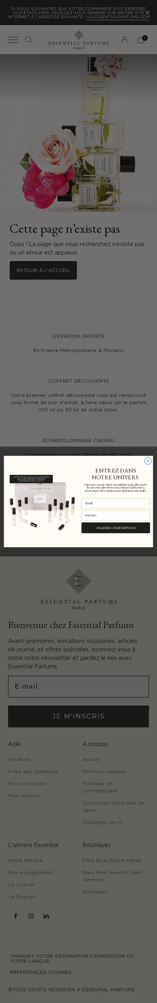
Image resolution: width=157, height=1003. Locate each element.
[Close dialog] (148, 460)
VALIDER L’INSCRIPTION (115, 527)
